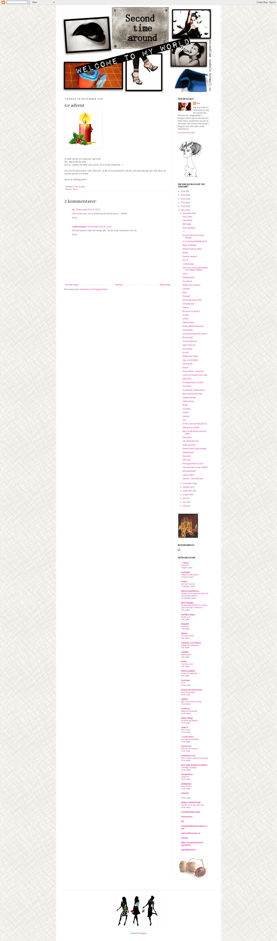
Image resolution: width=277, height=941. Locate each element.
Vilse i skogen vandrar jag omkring (194, 758)
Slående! (186, 460)
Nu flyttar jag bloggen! (189, 720)
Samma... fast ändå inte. (193, 478)
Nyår (185, 292)
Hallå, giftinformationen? (193, 326)
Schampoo (187, 349)
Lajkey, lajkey (188, 475)
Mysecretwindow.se (190, 591)
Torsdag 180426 (187, 636)
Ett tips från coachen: (192, 285)
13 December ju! (190, 341)
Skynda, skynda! (190, 256)
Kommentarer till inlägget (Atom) (94, 289)
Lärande (186, 289)
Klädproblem (188, 452)
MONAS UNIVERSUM (191, 802)
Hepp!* (186, 367)
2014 (183, 199)
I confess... (186, 708)
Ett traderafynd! (189, 471)
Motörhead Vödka (190, 356)
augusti (186, 495)
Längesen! (185, 777)
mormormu (186, 746)
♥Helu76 (185, 793)
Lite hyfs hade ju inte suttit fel (195, 467)
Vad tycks (185, 626)
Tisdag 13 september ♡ (190, 673)
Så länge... (187, 409)
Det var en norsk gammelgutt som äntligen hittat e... (195, 269)
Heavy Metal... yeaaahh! (193, 371)
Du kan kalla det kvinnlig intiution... (193, 236)
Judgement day (189, 397)
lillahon (184, 633)
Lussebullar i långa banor (194, 390)
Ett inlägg (187, 224)
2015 (183, 195)
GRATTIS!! (187, 379)
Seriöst (186, 307)
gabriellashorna (188, 850)
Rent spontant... (189, 228)
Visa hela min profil (186, 133)
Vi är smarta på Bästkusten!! (195, 241)
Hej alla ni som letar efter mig (192, 805)
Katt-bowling (188, 401)
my (73, 210)
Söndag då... (188, 364)
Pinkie (184, 661)
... (182, 796)
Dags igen (187, 437)
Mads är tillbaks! (190, 245)
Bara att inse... (186, 786)
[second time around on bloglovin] (190, 177)
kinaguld (185, 624)
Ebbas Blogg (187, 718)
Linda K (184, 727)
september (188, 491)
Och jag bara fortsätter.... (191, 739)
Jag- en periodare (190, 360)
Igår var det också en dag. (191, 702)
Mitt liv (75, 189)
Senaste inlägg (71, 285)
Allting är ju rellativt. (191, 427)
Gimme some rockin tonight (194, 448)
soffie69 (185, 652)
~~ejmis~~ (186, 563)
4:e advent (187, 281)
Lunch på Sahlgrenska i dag (195, 375)
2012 (183, 206)
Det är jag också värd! (192, 300)
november (187, 483)
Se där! (186, 315)
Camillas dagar (188, 614)
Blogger (142, 933)
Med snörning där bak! (192, 394)
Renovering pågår (188, 692)
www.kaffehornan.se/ (190, 833)
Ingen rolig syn (189, 345)
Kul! (184, 420)
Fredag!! (186, 296)
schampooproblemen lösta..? (195, 334)
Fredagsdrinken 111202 (193, 464)
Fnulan (184, 581)
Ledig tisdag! (188, 264)
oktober (186, 487)
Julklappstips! (188, 277)
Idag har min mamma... (190, 748)
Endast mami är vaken (192, 249)
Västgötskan (187, 774)
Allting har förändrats (189, 711)
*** (184, 231)
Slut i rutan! (187, 217)
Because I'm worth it (191, 311)
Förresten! (187, 386)
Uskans (184, 838)
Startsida (119, 285)
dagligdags (186, 784)
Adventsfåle (188, 330)
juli (184, 498)
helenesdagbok (188, 671)
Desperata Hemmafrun (191, 690)
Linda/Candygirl (79, 227)
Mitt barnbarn (186, 655)
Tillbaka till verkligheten (190, 645)
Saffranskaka (188, 322)
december (187, 213)
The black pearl (187, 664)
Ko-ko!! (186, 352)
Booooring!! (188, 337)
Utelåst (186, 412)
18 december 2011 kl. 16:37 (99, 227)
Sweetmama (187, 817)
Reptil (185, 405)
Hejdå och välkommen (189, 575)
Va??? (185, 260)
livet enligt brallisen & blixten (194, 765)
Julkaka (186, 416)
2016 (183, 191)
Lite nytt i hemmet (188, 584)
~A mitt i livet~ (187, 737)
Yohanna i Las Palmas (191, 643)
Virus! (185, 274)
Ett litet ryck (185, 617)
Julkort (185, 319)
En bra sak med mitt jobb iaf (195, 424)
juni (185, 502)
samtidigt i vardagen (189, 767)
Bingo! (185, 252)
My (182, 821)
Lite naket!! (187, 220)
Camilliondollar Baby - (191, 812)
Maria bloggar (187, 603)
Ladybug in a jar (188, 755)
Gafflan (184, 699)
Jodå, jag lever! (189, 445)
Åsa (198, 103)
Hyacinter (187, 456)
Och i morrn (185, 730)
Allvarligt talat (188, 304)
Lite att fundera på (190, 441)
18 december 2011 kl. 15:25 (88, 210)
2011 (183, 210)
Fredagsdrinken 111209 (193, 382)
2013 (183, 202)
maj (185, 506)
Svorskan (185, 680)
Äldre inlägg (165, 285)
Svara (74, 218)
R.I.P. (183, 683)
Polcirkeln (185, 565)
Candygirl (185, 572)
